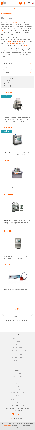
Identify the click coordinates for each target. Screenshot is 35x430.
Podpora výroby (17, 361)
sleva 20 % (8, 84)
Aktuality (17, 389)
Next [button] (32, 315)
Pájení (17, 345)
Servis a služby (17, 377)
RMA (17, 396)
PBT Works (16, 23)
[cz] (33, 3)
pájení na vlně (14, 44)
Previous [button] (2, 315)
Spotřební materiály (17, 357)
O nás (17, 383)
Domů (2, 9)
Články (17, 380)
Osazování (17, 341)
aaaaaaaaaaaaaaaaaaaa (24, 3)
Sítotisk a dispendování (17, 338)
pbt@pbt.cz (19, 414)
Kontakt (17, 386)
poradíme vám (20, 3)
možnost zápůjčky (10, 78)
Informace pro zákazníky (17, 393)
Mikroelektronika (17, 367)
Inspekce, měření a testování (17, 351)
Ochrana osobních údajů (17, 399)
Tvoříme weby (7, 426)
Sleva (7, 82)
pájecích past (9, 42)
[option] (17, 314)
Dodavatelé (17, 373)
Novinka (7, 80)
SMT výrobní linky (17, 354)
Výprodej (8, 86)
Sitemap (17, 402)
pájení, (3, 31)
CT (17, 364)
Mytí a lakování (18, 9)
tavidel (25, 46)
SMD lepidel (19, 42)
